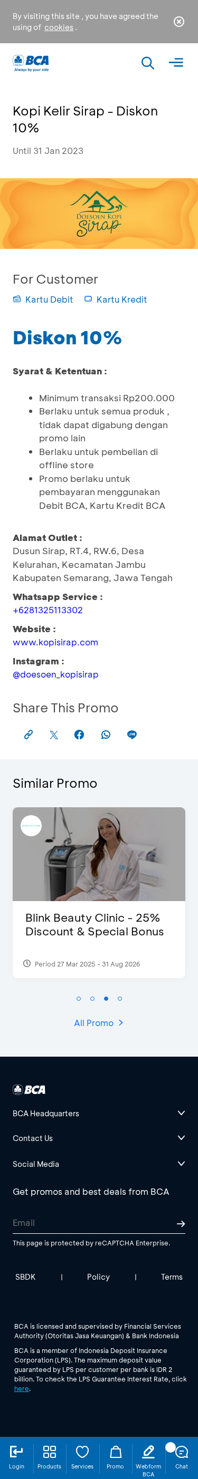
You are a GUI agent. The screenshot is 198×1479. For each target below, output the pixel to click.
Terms (172, 1277)
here (21, 1388)
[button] (79, 999)
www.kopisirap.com (55, 641)
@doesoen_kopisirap (56, 674)
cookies (58, 27)
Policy (98, 1277)
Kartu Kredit (122, 299)
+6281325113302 (48, 609)
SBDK (25, 1277)
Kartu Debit (49, 299)
